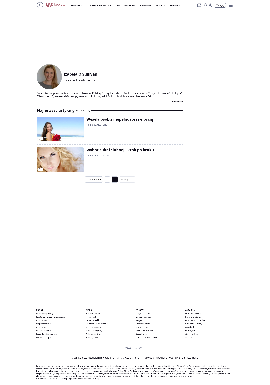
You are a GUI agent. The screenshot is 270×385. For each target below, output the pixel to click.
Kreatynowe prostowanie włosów (50, 317)
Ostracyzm (190, 330)
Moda (159, 5)
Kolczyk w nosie (142, 334)
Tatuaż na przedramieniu (146, 337)
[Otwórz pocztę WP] (199, 5)
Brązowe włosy (142, 327)
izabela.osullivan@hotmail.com (80, 80)
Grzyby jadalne (191, 334)
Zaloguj (220, 5)
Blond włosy (41, 327)
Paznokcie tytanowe (193, 317)
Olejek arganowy (43, 323)
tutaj (97, 378)
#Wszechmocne (126, 5)
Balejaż (139, 320)
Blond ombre (42, 320)
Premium (145, 5)
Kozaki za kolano (93, 313)
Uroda (174, 5)
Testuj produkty (99, 5)
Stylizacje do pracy (94, 330)
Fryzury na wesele (193, 313)
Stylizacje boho (92, 337)
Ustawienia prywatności (184, 357)
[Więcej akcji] (181, 118)
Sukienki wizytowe (94, 334)
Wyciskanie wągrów (144, 330)
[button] (208, 5)
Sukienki (188, 337)
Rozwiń (176, 101)
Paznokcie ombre (43, 330)
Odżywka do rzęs (143, 313)
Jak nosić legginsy (93, 327)
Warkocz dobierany (193, 323)
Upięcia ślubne (191, 327)
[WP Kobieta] (58, 5)
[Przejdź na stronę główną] (40, 7)
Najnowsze (77, 5)
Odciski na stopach (44, 337)
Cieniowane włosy (143, 317)
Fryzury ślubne (92, 317)
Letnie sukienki (92, 320)
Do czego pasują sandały (97, 323)
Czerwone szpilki (143, 323)
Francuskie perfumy (44, 313)
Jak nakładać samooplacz (47, 334)
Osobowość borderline (195, 320)
